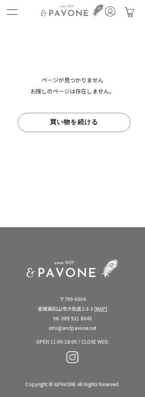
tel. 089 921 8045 (73, 318)
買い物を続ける (74, 122)
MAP (101, 308)
